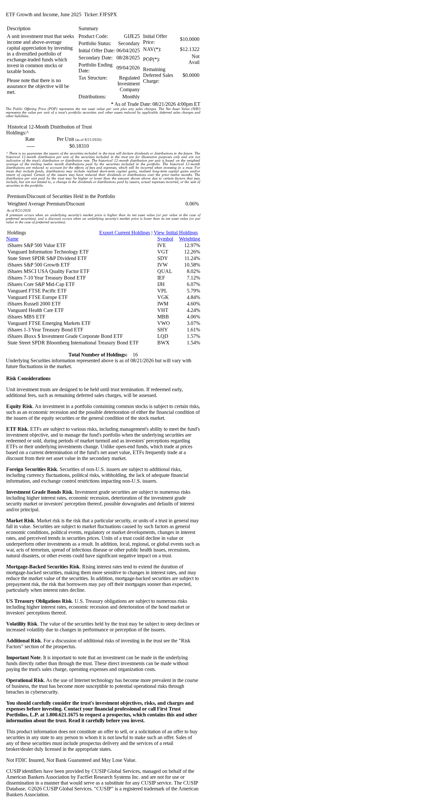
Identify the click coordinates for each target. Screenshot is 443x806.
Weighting (189, 239)
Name (12, 239)
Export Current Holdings (124, 232)
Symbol (165, 239)
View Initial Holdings (176, 232)
